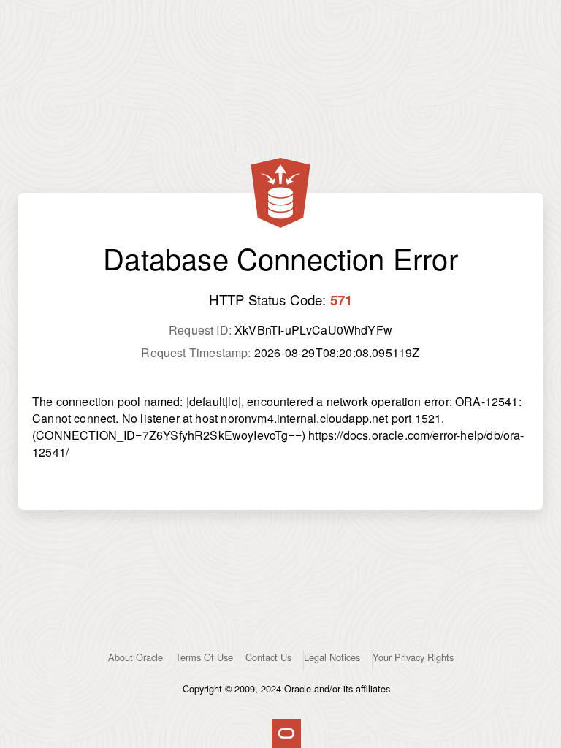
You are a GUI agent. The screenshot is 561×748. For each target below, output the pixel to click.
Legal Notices (332, 657)
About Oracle (135, 657)
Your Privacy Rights (413, 657)
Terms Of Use (204, 657)
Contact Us (268, 657)
